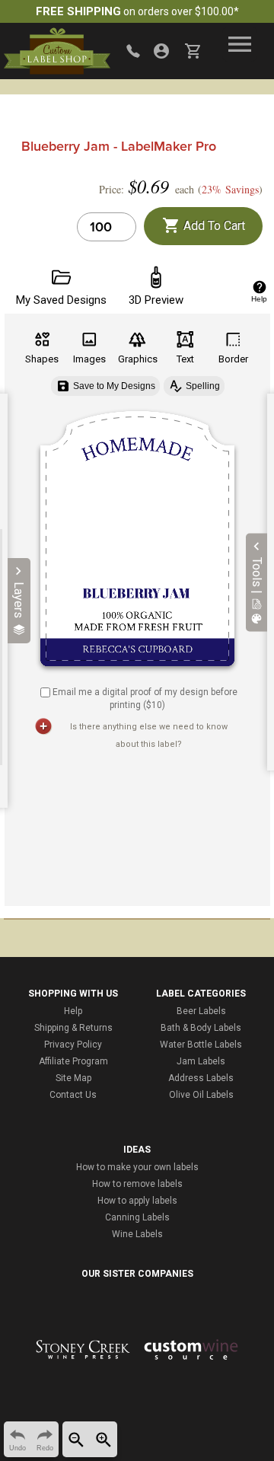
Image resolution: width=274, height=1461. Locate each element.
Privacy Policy (73, 1044)
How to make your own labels (137, 1167)
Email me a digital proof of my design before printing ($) (145, 698)
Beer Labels (201, 1011)
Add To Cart (212, 226)
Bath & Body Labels (201, 1027)
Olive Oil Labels (201, 1094)
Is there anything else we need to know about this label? (149, 735)
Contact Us (73, 1094)
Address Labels (201, 1078)
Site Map (73, 1078)
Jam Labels (201, 1061)
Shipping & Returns (73, 1027)
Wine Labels (137, 1234)
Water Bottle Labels (201, 1044)
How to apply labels (137, 1200)
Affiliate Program (73, 1061)
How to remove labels (137, 1184)
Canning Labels (137, 1217)
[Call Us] (133, 51)
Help (73, 1011)
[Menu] (239, 44)
